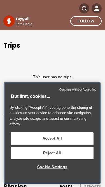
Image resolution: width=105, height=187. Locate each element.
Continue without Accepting (77, 89)
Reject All (52, 153)
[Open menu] (97, 8)
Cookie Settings (52, 167)
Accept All (52, 138)
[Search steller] (84, 8)
